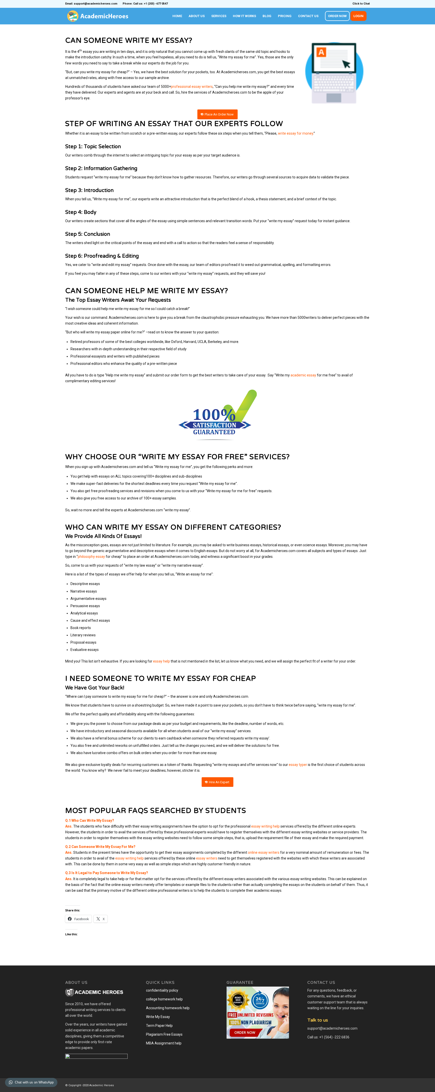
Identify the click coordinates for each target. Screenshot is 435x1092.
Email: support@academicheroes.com (91, 3)
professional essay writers (192, 87)
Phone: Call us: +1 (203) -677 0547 (145, 3)
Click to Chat (361, 3)
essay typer (298, 765)
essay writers (206, 858)
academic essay (303, 375)
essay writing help (265, 826)
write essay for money (295, 133)
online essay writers (263, 852)
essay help (161, 661)
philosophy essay (91, 557)
